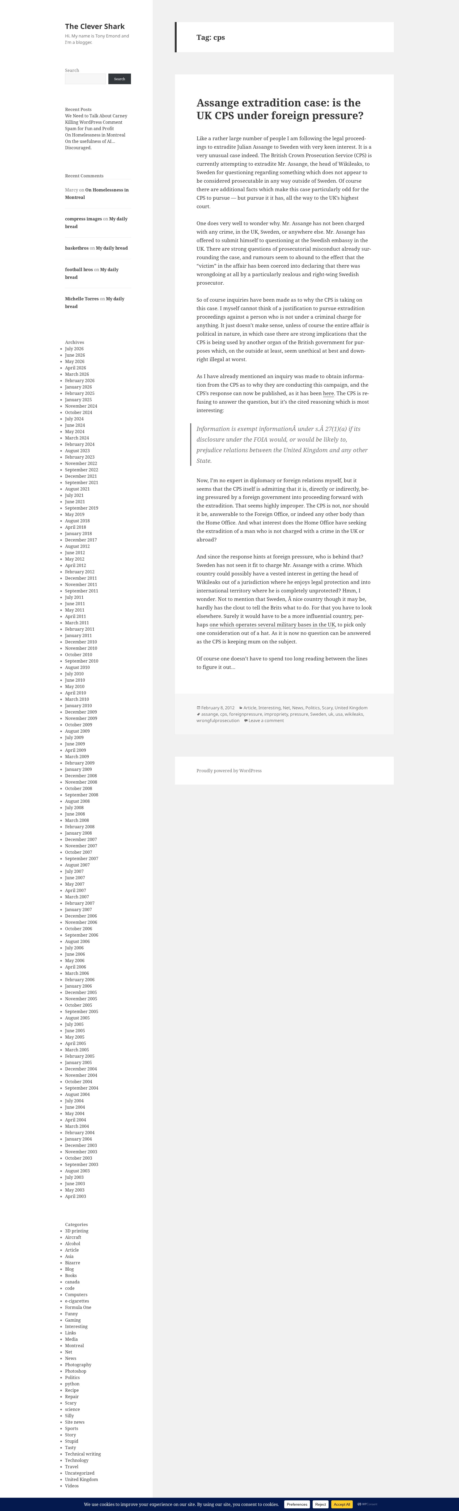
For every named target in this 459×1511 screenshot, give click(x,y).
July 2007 (74, 871)
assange (209, 714)
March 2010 (77, 699)
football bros (79, 269)
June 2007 (75, 878)
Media (71, 1339)
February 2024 (80, 444)
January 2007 (78, 909)
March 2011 (77, 623)
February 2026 (80, 380)
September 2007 (81, 858)
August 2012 (77, 546)
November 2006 (81, 922)
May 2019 (74, 514)
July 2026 (74, 349)
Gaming (73, 1320)
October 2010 (78, 655)
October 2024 (78, 412)
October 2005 (78, 1005)
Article (72, 1250)
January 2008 (78, 833)
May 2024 (74, 431)
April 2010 (75, 693)
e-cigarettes (77, 1301)
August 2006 (77, 941)
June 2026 (75, 355)
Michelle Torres (82, 299)
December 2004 (81, 1069)
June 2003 (75, 1183)
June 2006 (75, 954)
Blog (69, 1269)
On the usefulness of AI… (90, 141)
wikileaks (354, 714)
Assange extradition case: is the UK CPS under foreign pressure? (280, 108)
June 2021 (75, 502)
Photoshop (75, 1371)
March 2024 (77, 438)
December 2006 (81, 916)
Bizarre (72, 1263)
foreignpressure (245, 714)
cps (223, 714)
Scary (70, 1403)
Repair (72, 1396)
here (328, 393)
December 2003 (81, 1145)
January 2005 (78, 1062)
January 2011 (78, 635)
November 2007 (81, 846)
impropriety (276, 714)
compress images (83, 219)
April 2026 (75, 368)
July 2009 (74, 737)
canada (72, 1282)
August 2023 (77, 451)
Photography (78, 1365)
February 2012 (80, 572)
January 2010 (78, 705)
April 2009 (75, 750)
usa (339, 714)
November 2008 (81, 782)
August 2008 (77, 801)
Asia (69, 1256)
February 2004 (80, 1133)
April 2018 (75, 527)
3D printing (76, 1231)
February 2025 (80, 393)
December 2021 (81, 476)
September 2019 (81, 508)
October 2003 (78, 1158)
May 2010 (74, 686)
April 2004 (75, 1120)
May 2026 (74, 361)
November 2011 (81, 584)
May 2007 (74, 884)
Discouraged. (78, 148)
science (72, 1409)
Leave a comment (266, 720)
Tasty (70, 1447)
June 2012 (75, 553)
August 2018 (77, 521)
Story (70, 1435)
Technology (76, 1460)
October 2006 (78, 929)
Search (72, 70)
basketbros (77, 248)
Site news (74, 1422)
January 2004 (78, 1139)
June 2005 (75, 1031)
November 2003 (81, 1152)
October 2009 (78, 725)
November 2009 (81, 718)
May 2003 (74, 1190)
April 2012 (75, 565)
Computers (76, 1294)
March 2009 (77, 756)
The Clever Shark (95, 26)
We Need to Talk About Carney (96, 116)
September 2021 (81, 482)
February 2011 (80, 629)
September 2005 (81, 1011)
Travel (71, 1467)
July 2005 (74, 1024)
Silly (69, 1416)
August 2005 (77, 1018)
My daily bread (112, 248)
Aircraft (73, 1237)
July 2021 (74, 495)
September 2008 (81, 795)
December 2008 (81, 776)
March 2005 (77, 1050)
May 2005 (74, 1037)
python (72, 1384)
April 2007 (75, 890)
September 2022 (81, 470)
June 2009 (75, 744)
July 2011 (74, 597)
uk (330, 714)
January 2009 (78, 769)
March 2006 (77, 973)
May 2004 (74, 1113)
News (70, 1358)
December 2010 (81, 642)
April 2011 (75, 616)
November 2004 (81, 1075)
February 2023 (80, 457)
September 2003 (81, 1164)
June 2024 (75, 425)
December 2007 (81, 839)
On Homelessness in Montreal (95, 135)
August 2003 (77, 1171)
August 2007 (77, 865)
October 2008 (78, 788)
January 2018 (78, 533)
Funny (71, 1314)
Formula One (78, 1307)
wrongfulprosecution (218, 720)
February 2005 (80, 1056)
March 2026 (77, 374)
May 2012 (74, 559)
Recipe (72, 1390)
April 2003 (75, 1196)
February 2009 (80, 763)
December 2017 (81, 540)
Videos (72, 1486)
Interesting (76, 1326)
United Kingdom (81, 1479)
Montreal (74, 1345)
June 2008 (75, 814)
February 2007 (80, 903)
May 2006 (74, 960)
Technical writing (83, 1454)
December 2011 (81, 578)
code (70, 1288)
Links (70, 1333)
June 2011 (75, 604)
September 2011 (81, 591)
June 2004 (75, 1107)
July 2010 (74, 674)
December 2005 (81, 992)
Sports (71, 1428)
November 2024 (81, 406)
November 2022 (81, 463)
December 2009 (81, 712)
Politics (72, 1377)
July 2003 (74, 1177)
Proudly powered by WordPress (229, 771)
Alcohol (72, 1244)
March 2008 (77, 820)
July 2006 (74, 948)
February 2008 (80, 827)
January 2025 (78, 400)
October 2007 (78, 852)
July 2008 (74, 807)
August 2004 (77, 1094)
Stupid (71, 1441)
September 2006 (81, 935)
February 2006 (80, 980)
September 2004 (81, 1088)
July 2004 (74, 1101)
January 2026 (78, 387)
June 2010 (75, 680)
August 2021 (77, 489)
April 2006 (75, 967)
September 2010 (81, 661)
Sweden (318, 714)
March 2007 (77, 897)
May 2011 (74, 610)
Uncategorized (80, 1473)
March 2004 (77, 1126)
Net (68, 1352)
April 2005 (75, 1043)
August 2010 (77, 667)
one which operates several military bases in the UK (272, 624)
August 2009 (77, 731)
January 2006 (78, 986)
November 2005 (81, 999)
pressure (299, 714)
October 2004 (78, 1082)
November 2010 (81, 648)
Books (71, 1275)
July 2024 (74, 419)
